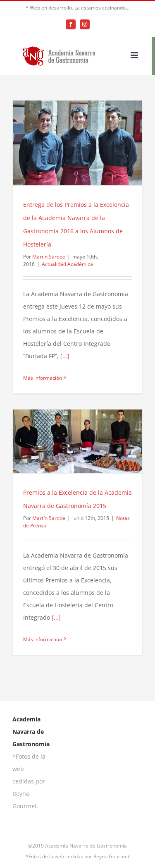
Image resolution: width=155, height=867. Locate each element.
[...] (64, 356)
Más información (42, 377)
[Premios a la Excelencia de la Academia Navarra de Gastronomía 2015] (77, 441)
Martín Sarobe (48, 256)
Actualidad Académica (67, 264)
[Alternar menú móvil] (135, 55)
